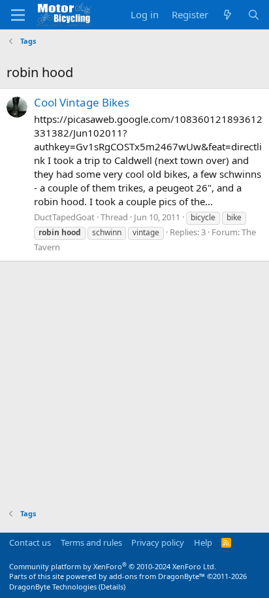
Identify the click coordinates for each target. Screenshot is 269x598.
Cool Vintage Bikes (81, 102)
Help (203, 542)
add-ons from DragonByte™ (157, 576)
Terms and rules (91, 542)
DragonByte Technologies (53, 586)
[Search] (253, 15)
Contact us (30, 542)
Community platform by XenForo (112, 566)
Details (112, 586)
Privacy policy (157, 542)
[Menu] (18, 15)
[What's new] (227, 15)
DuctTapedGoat (64, 217)
